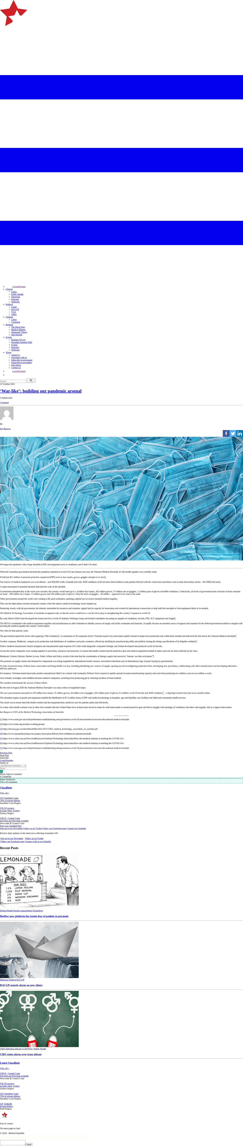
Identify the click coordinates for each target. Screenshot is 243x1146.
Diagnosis (15, 297)
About (8, 352)
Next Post (4, 755)
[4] (1, 734)
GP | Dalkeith (6, 1104)
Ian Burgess (5, 429)
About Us (15, 355)
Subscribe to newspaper (21, 360)
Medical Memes (18, 329)
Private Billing (6, 1106)
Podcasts (15, 299)
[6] (1, 743)
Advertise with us (19, 357)
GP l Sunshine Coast (9, 798)
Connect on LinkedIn (76, 828)
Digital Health (6, 910)
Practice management (22, 910)
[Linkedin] (239, 433)
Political (9, 304)
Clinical (9, 289)
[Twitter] (233, 433)
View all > (4, 793)
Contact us (16, 367)
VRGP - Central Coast (10, 818)
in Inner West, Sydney (10, 811)
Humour (9, 324)
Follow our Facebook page (54, 828)
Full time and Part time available (14, 821)
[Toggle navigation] (3, 37)
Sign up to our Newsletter (11, 828)
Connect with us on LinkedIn (38, 841)
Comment (15, 322)
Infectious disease (14, 1049)
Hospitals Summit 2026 (21, 342)
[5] (1, 738)
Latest (14, 292)
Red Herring (16, 335)
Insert (29, 1144)
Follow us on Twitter (32, 828)
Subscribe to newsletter (21, 362)
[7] (1, 748)
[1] (1, 719)
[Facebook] (226, 433)
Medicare (4, 980)
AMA (14, 314)
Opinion (9, 317)
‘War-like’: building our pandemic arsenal (41, 390)
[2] (1, 724)
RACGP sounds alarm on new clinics (21, 985)
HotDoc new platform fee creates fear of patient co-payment (34, 916)
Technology (37, 910)
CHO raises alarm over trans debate (20, 1054)
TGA (13, 312)
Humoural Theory (19, 332)
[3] (1, 729)
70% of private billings (10, 800)
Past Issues (16, 365)
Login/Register (19, 286)
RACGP (15, 309)
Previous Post (6, 753)
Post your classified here (11, 826)
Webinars (15, 302)
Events (9, 337)
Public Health (17, 294)
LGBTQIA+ (28, 1049)
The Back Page (18, 327)
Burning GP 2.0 (18, 340)
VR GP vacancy (7, 808)
